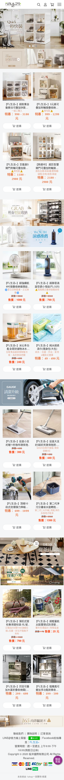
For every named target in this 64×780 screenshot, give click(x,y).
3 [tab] (35, 46)
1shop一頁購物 (34, 776)
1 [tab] (29, 46)
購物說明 (32, 733)
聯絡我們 (18, 733)
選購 (18, 95)
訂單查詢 (46, 733)
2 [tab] (32, 46)
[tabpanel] (32, 29)
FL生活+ (34, 742)
